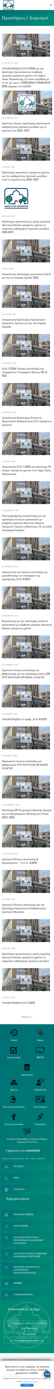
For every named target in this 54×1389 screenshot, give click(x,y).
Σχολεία (13, 1089)
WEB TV (40, 1057)
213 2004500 (29, 1334)
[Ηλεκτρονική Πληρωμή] (14, 1099)
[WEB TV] (40, 1050)
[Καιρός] (40, 1032)
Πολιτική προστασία (14, 1124)
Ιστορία (13, 1040)
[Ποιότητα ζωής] (13, 1050)
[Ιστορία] (14, 1032)
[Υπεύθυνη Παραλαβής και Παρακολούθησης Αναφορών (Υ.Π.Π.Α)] (27, 1131)
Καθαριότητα (27, 1074)
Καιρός (40, 1040)
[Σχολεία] (13, 1082)
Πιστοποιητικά (40, 1106)
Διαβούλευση (40, 1089)
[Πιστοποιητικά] (40, 1099)
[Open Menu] (51, 5)
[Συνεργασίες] (40, 1116)
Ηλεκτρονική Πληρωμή (13, 1106)
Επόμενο (26, 1017)
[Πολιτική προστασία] (13, 1116)
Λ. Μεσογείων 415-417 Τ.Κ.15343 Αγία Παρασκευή (29, 1325)
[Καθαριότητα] (27, 1067)
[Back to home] (8, 5)
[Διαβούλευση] (40, 1082)
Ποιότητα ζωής (13, 1057)
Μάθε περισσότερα (31, 1382)
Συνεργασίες (40, 1124)
